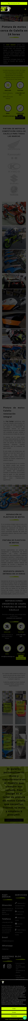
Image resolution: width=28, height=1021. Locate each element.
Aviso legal (21, 1019)
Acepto (14, 1008)
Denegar (14, 1012)
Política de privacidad (13, 1019)
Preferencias (14, 1016)
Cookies (6, 1019)
